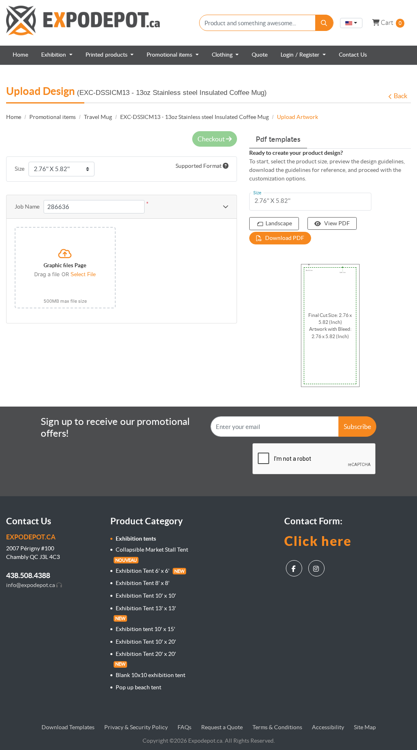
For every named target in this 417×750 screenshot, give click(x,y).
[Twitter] (317, 566)
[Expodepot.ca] (83, 22)
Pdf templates (278, 139)
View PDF (337, 223)
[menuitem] (20, 55)
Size (19, 168)
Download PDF (284, 238)
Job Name (27, 206)
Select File (83, 274)
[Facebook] (295, 566)
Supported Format (199, 166)
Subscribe (357, 426)
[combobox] (351, 23)
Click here (317, 541)
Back (400, 95)
